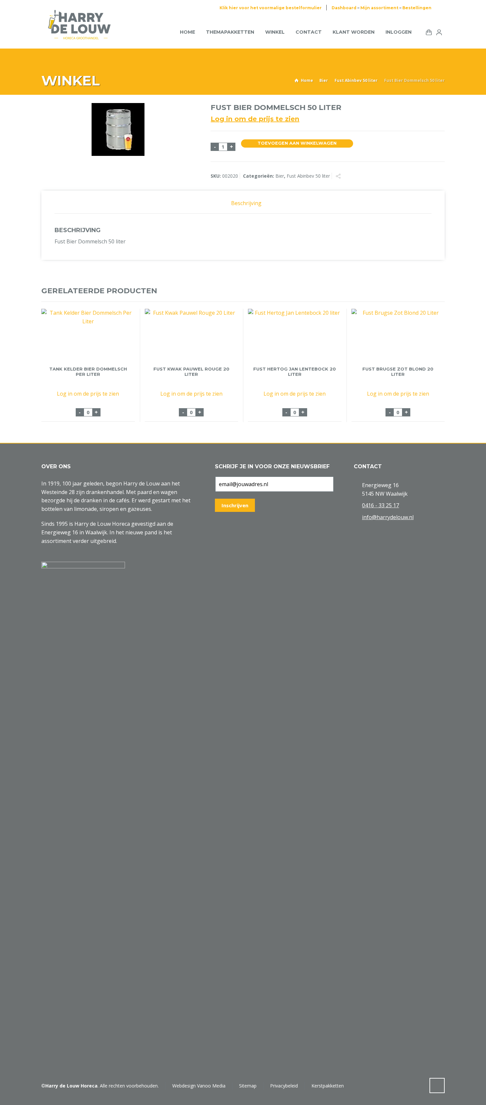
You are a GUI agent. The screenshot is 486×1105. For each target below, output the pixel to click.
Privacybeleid (284, 1086)
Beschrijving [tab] (246, 203)
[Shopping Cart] (427, 31)
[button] (8, 1096)
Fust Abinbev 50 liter (356, 80)
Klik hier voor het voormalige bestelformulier (271, 7)
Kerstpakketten (327, 1086)
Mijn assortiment (379, 7)
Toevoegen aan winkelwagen (297, 143)
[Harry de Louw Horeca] (79, 32)
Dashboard (344, 7)
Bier (323, 80)
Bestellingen (416, 7)
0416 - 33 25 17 (380, 505)
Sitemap (248, 1086)
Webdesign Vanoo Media (198, 1086)
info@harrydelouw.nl (388, 517)
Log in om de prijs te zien (255, 119)
